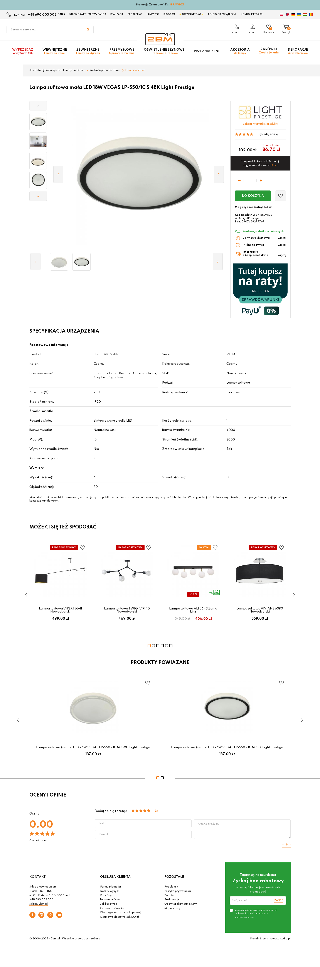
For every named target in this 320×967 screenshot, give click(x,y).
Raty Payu (106, 895)
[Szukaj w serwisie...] (88, 30)
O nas (61, 14)
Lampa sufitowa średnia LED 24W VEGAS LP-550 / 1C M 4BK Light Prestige (227, 747)
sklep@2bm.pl (38, 904)
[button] (38, 106)
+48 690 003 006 (42, 14)
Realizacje (116, 14)
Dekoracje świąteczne (222, 14)
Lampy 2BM (153, 14)
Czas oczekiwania (112, 908)
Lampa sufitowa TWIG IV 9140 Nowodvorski (127, 610)
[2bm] (160, 39)
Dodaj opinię (269, 134)
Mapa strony (172, 908)
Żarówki (269, 51)
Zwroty (169, 895)
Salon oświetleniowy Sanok (87, 14)
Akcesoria (240, 51)
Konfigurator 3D (252, 14)
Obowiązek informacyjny (180, 904)
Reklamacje (171, 899)
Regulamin (171, 887)
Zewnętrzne (88, 51)
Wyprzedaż (22, 51)
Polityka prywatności (177, 891)
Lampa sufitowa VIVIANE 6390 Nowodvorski (259, 610)
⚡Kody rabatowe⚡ (191, 14)
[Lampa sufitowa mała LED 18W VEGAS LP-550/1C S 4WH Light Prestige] (59, 262)
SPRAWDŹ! (176, 4)
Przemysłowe (122, 51)
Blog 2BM (169, 14)
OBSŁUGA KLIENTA (115, 876)
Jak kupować (108, 904)
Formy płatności (110, 887)
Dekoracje (298, 51)
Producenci (135, 14)
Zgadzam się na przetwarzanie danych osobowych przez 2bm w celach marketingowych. (256, 913)
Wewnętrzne (54, 51)
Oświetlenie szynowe (164, 51)
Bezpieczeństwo (110, 899)
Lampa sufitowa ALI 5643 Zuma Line (193, 610)
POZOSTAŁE (174, 876)
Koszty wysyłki (109, 891)
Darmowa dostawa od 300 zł (119, 917)
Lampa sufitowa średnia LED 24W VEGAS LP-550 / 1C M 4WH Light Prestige (93, 747)
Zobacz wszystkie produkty (260, 124)
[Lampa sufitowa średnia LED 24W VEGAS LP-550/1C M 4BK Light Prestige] (81, 262)
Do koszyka (253, 195)
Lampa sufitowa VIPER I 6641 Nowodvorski (60, 610)
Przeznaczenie (207, 51)
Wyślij (286, 844)
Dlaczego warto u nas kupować (120, 912)
